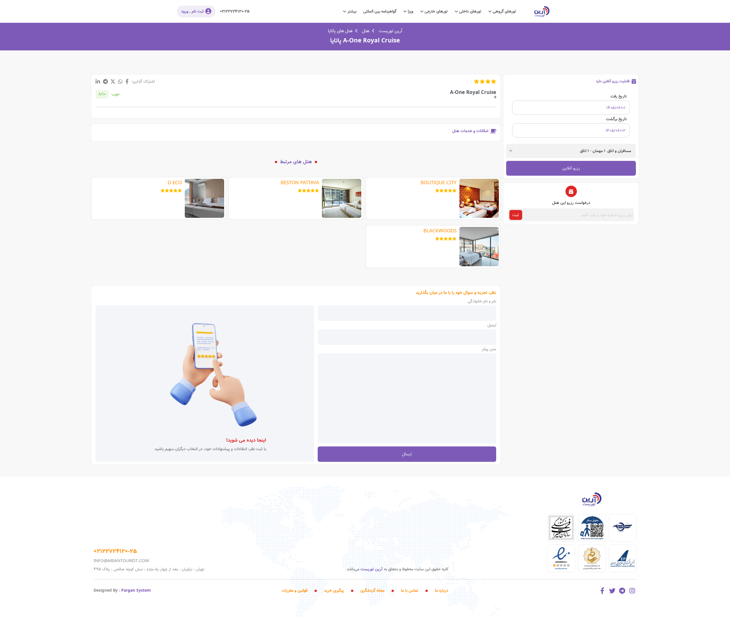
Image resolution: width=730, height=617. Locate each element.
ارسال (406, 454)
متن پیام (489, 349)
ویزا (410, 11)
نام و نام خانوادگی (482, 301)
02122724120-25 (235, 11)
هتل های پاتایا (340, 31)
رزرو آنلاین (571, 168)
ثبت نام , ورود (192, 11)
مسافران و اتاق (619, 151)
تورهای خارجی (435, 11)
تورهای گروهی (504, 11)
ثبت (515, 215)
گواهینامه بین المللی (379, 11)
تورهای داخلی (469, 11)
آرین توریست (390, 31)
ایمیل (491, 325)
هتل (365, 31)
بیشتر (351, 11)
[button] (606, 151)
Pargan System (136, 590)
